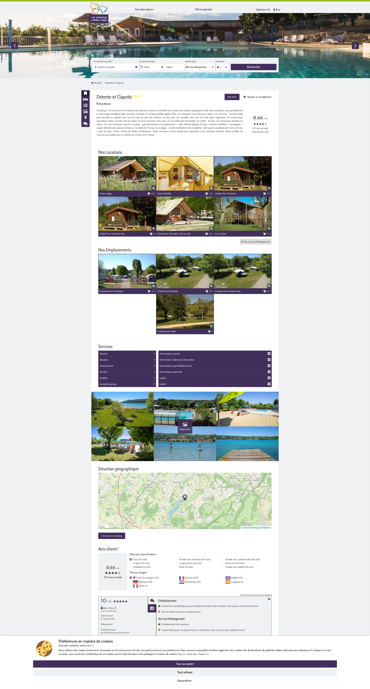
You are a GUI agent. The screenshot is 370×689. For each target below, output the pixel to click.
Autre (186, 566)
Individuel (142, 566)
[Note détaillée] (152, 608)
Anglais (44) (237, 577)
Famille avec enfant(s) (194, 559)
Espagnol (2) (237, 581)
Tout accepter (185, 664)
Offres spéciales (203, 9)
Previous (14, 45)
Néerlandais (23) (193, 581)
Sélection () (263, 9)
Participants (219, 61)
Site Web (232, 96)
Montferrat (104, 103)
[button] (185, 497)
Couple (141, 563)
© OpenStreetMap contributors (256, 527)
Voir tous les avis (260, 131)
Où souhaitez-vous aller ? (103, 61)
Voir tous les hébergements (257, 241)
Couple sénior (190, 563)
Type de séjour (190, 61)
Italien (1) (143, 585)
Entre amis (235, 563)
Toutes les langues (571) (147, 577)
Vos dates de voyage (147, 61)
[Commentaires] (152, 601)
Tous (140, 559)
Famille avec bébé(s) (239, 566)
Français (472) (191, 577)
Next (355, 45)
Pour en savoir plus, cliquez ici (193, 653)
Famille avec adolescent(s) (242, 559)
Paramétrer (185, 680)
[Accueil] (99, 8)
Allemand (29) (145, 581)
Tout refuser (185, 672)
